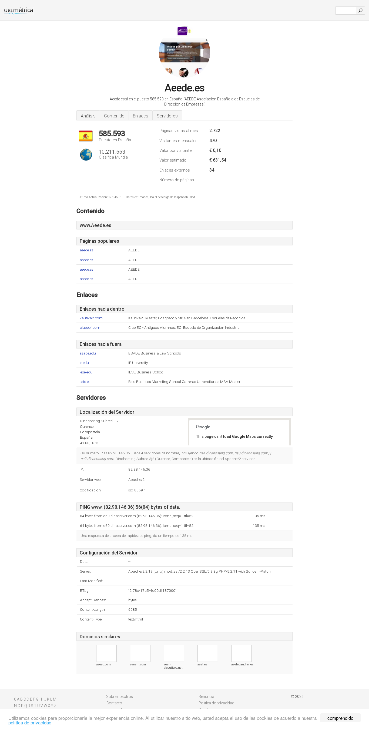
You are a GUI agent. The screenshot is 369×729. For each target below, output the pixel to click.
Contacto (114, 703)
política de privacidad (29, 722)
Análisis (88, 116)
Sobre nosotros (119, 696)
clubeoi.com (90, 328)
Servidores (167, 116)
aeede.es (86, 250)
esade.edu (88, 353)
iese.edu (86, 372)
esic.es (85, 382)
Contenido (114, 116)
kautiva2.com (91, 318)
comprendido (340, 717)
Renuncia (206, 696)
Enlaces (140, 116)
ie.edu (84, 363)
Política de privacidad (216, 703)
